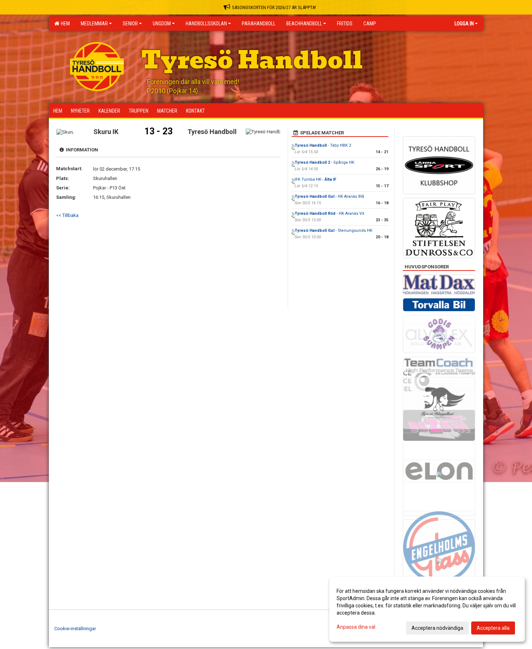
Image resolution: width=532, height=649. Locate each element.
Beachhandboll (304, 23)
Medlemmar (94, 23)
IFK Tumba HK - (315, 179)
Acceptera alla (493, 628)
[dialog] (427, 609)
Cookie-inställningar (75, 628)
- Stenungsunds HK (333, 230)
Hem (64, 23)
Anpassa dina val (356, 627)
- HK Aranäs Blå (329, 196)
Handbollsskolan (206, 23)
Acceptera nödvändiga (437, 628)
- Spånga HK (324, 162)
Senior (130, 23)
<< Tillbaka (67, 215)
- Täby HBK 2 (323, 145)
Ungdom (162, 23)
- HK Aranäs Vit (329, 213)
